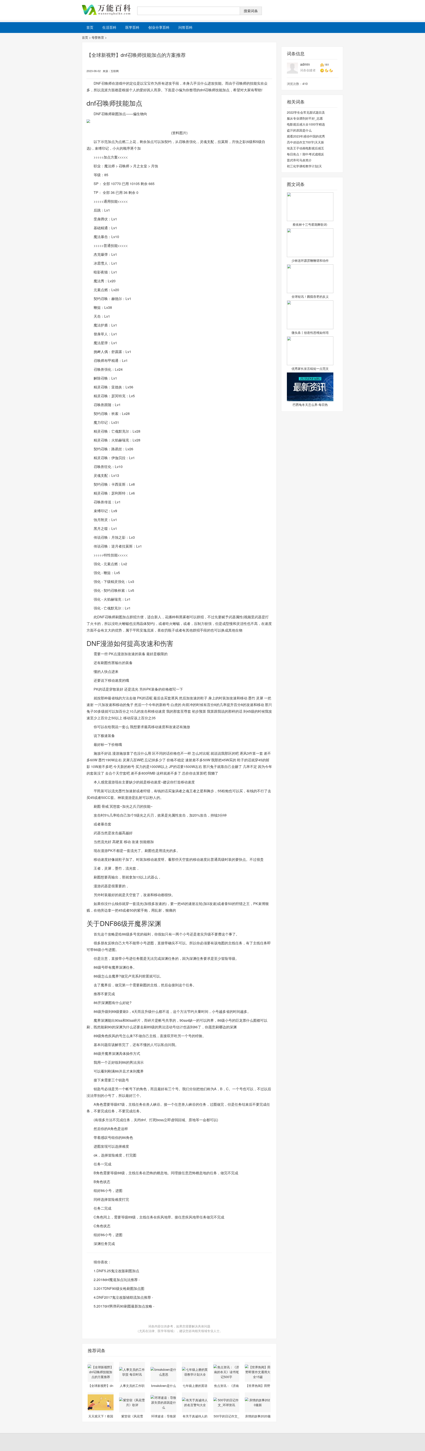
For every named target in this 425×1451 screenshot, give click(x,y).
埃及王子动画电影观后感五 (305, 148)
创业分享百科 (159, 27)
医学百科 (132, 27)
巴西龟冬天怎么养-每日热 (310, 404)
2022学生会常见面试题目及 (306, 112)
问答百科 (185, 27)
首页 (85, 37)
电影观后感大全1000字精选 (306, 124)
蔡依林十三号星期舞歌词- (310, 224)
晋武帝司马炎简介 (299, 160)
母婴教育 (98, 37)
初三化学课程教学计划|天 (304, 166)
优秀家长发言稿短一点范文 (310, 368)
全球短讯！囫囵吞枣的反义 (310, 296)
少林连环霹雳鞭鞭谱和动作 (310, 260)
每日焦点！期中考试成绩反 (305, 154)
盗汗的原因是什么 (299, 130)
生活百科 (109, 27)
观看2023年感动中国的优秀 (306, 136)
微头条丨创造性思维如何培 (310, 332)
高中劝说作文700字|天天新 (305, 142)
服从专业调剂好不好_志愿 (305, 118)
